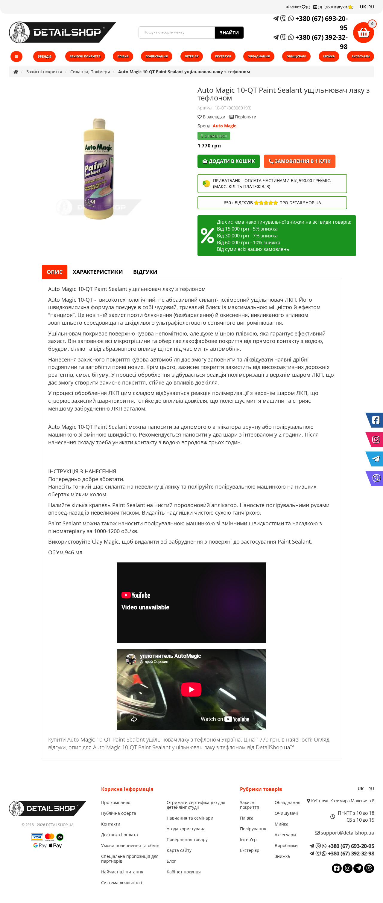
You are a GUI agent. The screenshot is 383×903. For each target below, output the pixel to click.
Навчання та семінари (190, 818)
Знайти (229, 33)
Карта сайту (179, 850)
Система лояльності (121, 882)
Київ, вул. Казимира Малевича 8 (342, 800)
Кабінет (295, 6)
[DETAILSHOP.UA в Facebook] (377, 420)
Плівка (123, 56)
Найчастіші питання (122, 872)
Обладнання (259, 56)
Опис (55, 271)
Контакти (110, 824)
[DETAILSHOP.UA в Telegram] (377, 459)
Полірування (156, 56)
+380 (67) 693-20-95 (320, 23)
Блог (171, 861)
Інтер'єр (191, 56)
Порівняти (245, 117)
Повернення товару (187, 839)
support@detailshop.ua (347, 832)
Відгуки (145, 271)
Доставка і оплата (119, 835)
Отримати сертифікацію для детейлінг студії (196, 805)
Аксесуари (361, 56)
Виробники (286, 845)
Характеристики (98, 271)
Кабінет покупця (184, 872)
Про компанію (115, 802)
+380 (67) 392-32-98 (320, 42)
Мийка (329, 56)
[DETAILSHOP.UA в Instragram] (377, 439)
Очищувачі (296, 56)
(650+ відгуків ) (339, 7)
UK (363, 7)
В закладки (214, 117)
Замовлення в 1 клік (302, 161)
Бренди (44, 56)
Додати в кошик (231, 161)
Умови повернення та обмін (130, 845)
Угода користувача (186, 829)
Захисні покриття (85, 56)
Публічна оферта (118, 813)
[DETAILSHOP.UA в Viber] (377, 478)
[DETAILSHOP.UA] (62, 32)
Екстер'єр (223, 56)
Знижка (282, 856)
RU (371, 7)
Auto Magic (224, 126)
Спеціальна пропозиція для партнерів (130, 858)
